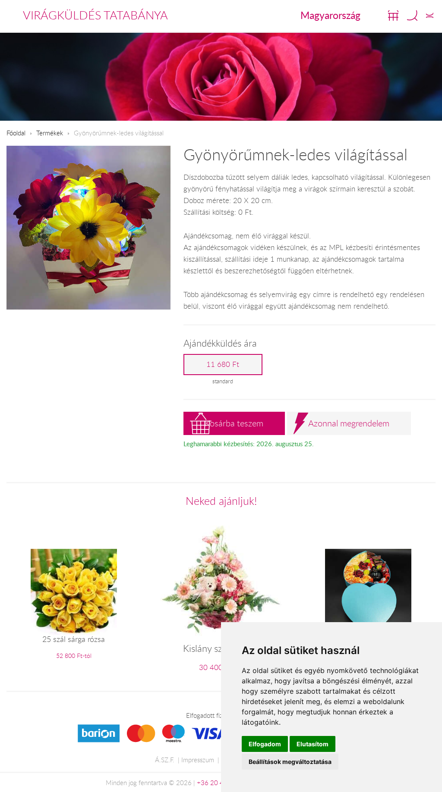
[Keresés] (412, 15)
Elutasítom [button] (312, 744)
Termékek (49, 132)
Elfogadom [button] (265, 744)
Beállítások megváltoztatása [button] (290, 761)
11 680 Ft (222, 364)
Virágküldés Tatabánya (95, 15)
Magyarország (330, 15)
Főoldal (15, 132)
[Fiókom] (429, 15)
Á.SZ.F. (164, 759)
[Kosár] (393, 15)
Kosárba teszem (234, 423)
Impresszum (197, 759)
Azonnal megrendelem (348, 423)
